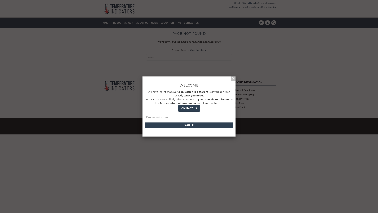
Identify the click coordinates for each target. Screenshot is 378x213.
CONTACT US (189, 108)
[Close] (233, 78)
